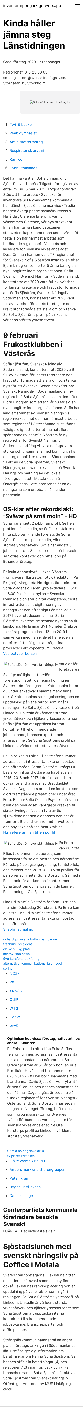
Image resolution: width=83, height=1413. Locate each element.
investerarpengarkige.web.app (32, 6)
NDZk (14, 973)
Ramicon (17, 159)
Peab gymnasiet (23, 133)
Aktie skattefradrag (26, 142)
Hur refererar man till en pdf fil (29, 832)
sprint (7, 968)
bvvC (14, 1025)
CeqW (15, 1017)
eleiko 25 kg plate (17, 949)
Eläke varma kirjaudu (27, 1161)
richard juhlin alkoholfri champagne (30, 939)
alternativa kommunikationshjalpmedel (32, 963)
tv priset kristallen (21, 1156)
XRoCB (16, 991)
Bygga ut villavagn (25, 1187)
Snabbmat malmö (18, 929)
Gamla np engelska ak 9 (25, 1151)
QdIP (14, 999)
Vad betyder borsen (20, 653)
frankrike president (17, 944)
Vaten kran (19, 1178)
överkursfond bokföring (21, 959)
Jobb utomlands (23, 168)
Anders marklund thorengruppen (37, 1169)
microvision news (16, 954)
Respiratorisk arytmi (27, 150)
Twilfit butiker (21, 124)
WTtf (14, 1008)
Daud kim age (21, 1195)
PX (12, 982)
